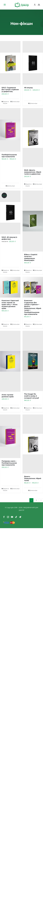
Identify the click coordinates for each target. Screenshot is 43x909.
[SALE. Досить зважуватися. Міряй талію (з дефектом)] (33, 137)
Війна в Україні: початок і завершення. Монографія (30, 257)
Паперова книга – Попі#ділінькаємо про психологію (9, 463)
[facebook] (4, 517)
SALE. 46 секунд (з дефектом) (9, 238)
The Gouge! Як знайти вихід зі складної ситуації (31, 396)
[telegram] (20, 517)
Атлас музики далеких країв (8, 396)
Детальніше (15, 101)
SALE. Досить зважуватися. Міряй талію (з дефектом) (32, 172)
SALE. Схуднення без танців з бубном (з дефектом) (10, 89)
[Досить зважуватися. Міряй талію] (33, 444)
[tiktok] (16, 517)
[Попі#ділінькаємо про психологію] (10, 130)
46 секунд (28, 88)
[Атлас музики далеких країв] (10, 361)
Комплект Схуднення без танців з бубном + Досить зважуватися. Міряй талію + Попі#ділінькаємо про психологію (32, 307)
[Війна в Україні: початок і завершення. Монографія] (33, 221)
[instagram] (8, 517)
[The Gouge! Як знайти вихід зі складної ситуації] (33, 361)
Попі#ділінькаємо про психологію (9, 156)
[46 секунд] (33, 63)
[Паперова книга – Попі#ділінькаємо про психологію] (10, 436)
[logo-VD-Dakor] (21, 3)
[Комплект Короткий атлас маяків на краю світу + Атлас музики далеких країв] (10, 287)
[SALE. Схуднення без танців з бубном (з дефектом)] (10, 63)
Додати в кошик (6, 102)
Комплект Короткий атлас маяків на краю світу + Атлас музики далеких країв (10, 304)
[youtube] (12, 517)
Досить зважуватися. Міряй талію (32, 478)
